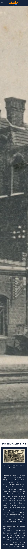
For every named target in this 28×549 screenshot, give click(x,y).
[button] (2, 3)
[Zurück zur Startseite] (14, 3)
